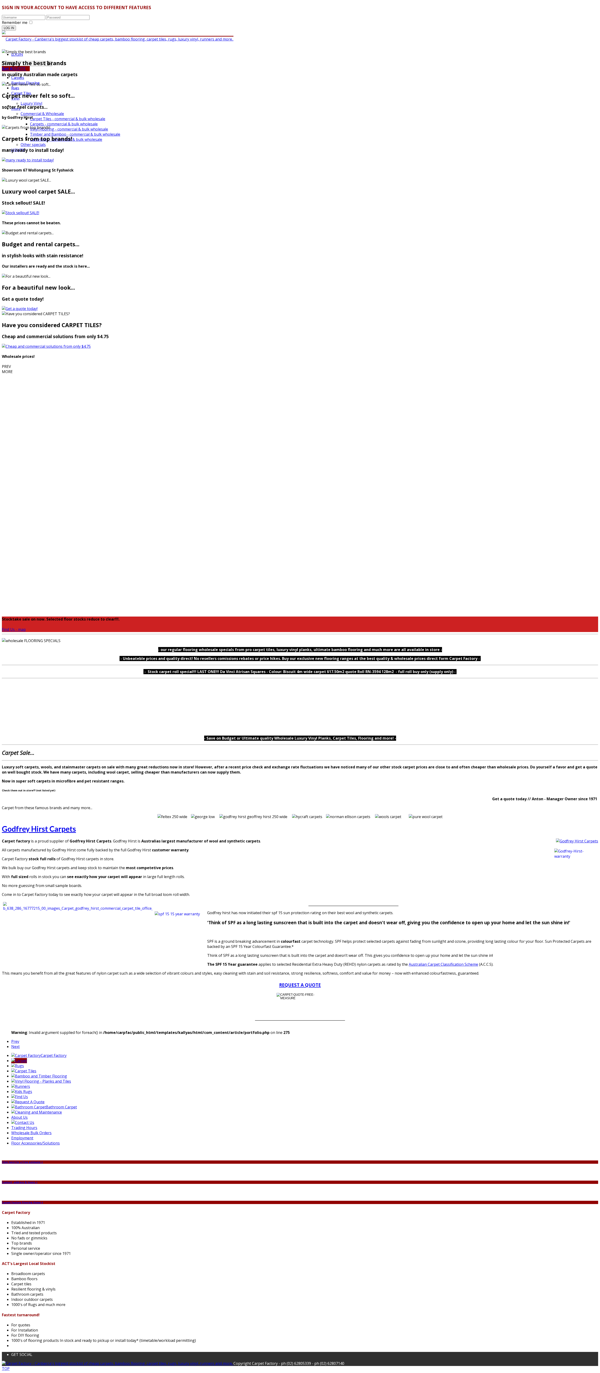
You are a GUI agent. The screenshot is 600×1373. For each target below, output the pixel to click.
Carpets (17, 77)
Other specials (33, 144)
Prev (15, 1041)
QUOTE (14, 68)
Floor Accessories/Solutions (35, 1143)
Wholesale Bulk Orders (31, 1132)
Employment (22, 1138)
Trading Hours (24, 1127)
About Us (19, 1117)
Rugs (15, 88)
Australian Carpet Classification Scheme (443, 964)
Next (15, 1046)
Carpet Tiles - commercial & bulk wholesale (67, 118)
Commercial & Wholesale (42, 113)
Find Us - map (14, 629)
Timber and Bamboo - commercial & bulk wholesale (75, 134)
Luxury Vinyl (31, 103)
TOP (6, 1368)
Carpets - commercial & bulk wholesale (64, 124)
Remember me (14, 22)
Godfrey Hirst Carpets (39, 828)
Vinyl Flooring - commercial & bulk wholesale (69, 129)
